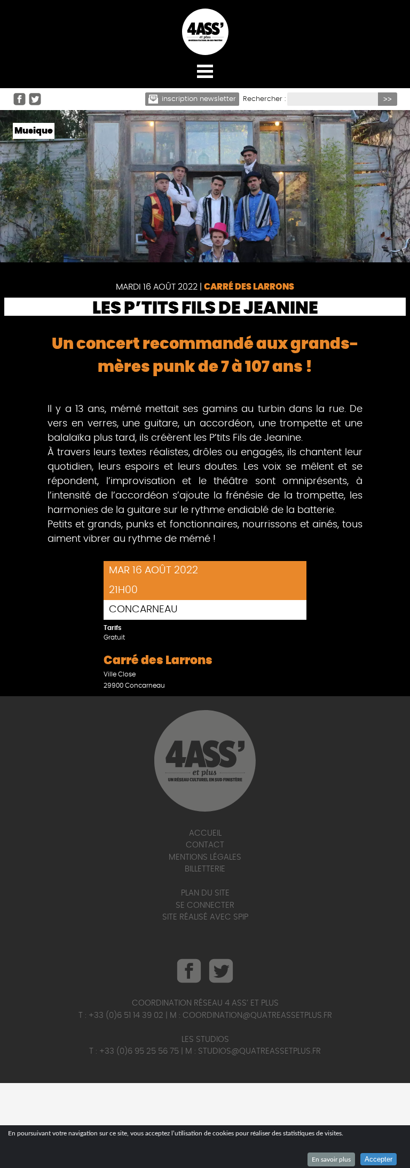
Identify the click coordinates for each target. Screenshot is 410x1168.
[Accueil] (205, 32)
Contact (205, 845)
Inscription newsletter (199, 99)
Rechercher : (264, 99)
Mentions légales (205, 857)
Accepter (378, 1159)
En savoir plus (331, 1159)
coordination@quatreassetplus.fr (257, 1015)
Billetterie (205, 869)
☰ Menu (205, 71)
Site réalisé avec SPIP (205, 917)
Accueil (205, 833)
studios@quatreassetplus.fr (259, 1051)
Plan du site (205, 893)
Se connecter (205, 905)
